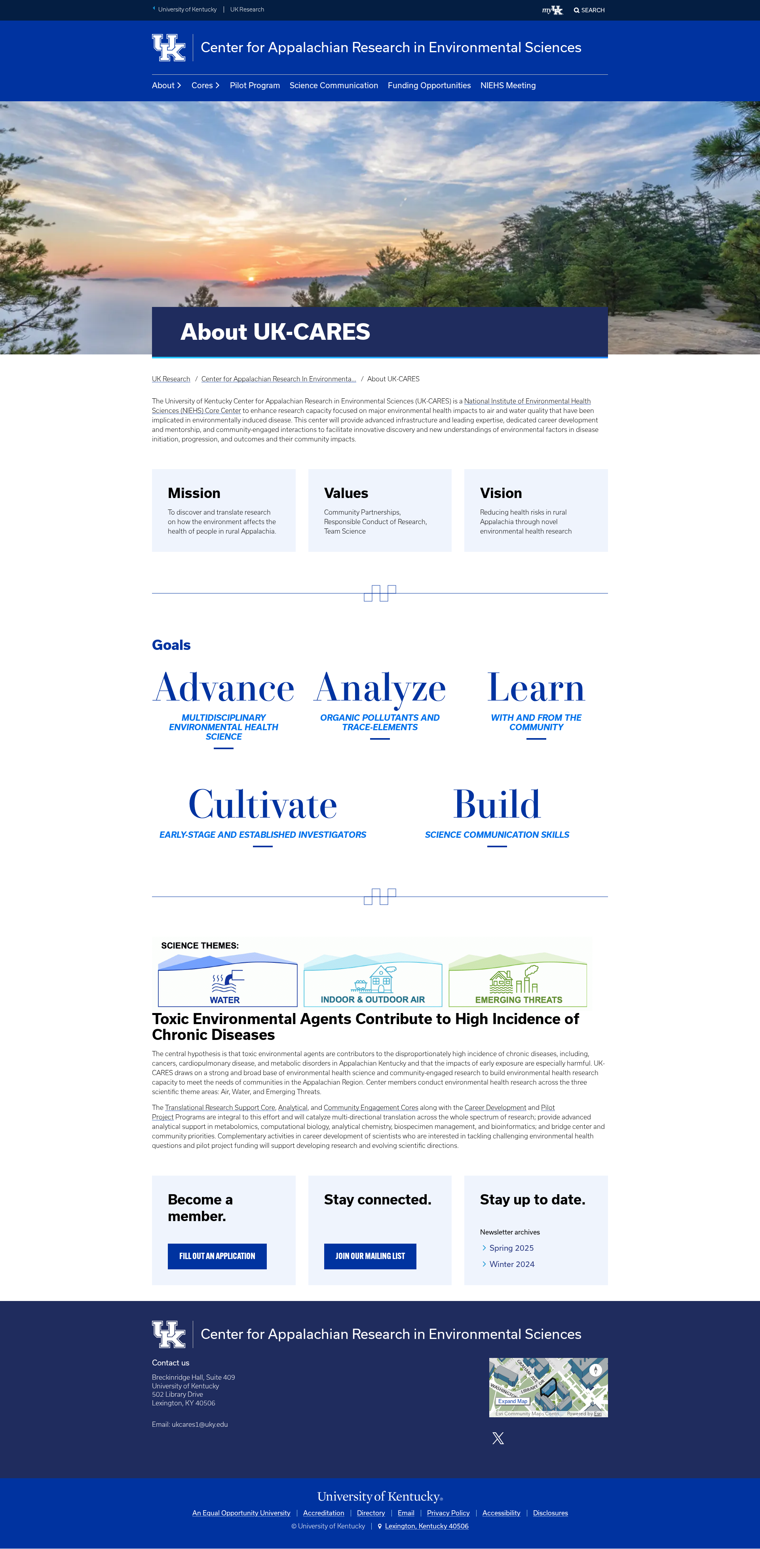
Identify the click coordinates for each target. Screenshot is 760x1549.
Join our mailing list (370, 1256)
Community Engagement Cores (371, 1107)
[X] (498, 1439)
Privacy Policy (448, 1513)
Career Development (495, 1107)
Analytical (293, 1107)
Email (406, 1513)
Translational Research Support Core (220, 1107)
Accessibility (502, 1513)
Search (593, 10)
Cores (202, 85)
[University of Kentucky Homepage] (380, 1497)
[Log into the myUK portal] (553, 10)
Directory (371, 1513)
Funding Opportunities (429, 85)
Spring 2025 (512, 1248)
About (163, 85)
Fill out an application (217, 1256)
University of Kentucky (187, 9)
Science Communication (334, 85)
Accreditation (323, 1513)
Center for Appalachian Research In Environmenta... (278, 379)
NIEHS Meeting (508, 85)
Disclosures (550, 1513)
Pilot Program (255, 85)
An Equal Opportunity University (241, 1513)
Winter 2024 (512, 1264)
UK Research (247, 9)
